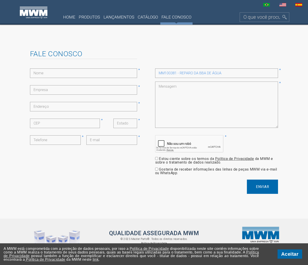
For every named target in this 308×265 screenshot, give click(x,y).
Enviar (262, 187)
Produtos (89, 17)
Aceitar (290, 254)
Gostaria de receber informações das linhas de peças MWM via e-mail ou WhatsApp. (216, 171)
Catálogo (148, 17)
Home (69, 17)
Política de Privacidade (234, 159)
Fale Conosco (176, 17)
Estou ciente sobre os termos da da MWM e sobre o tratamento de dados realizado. (214, 160)
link (96, 259)
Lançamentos (118, 17)
